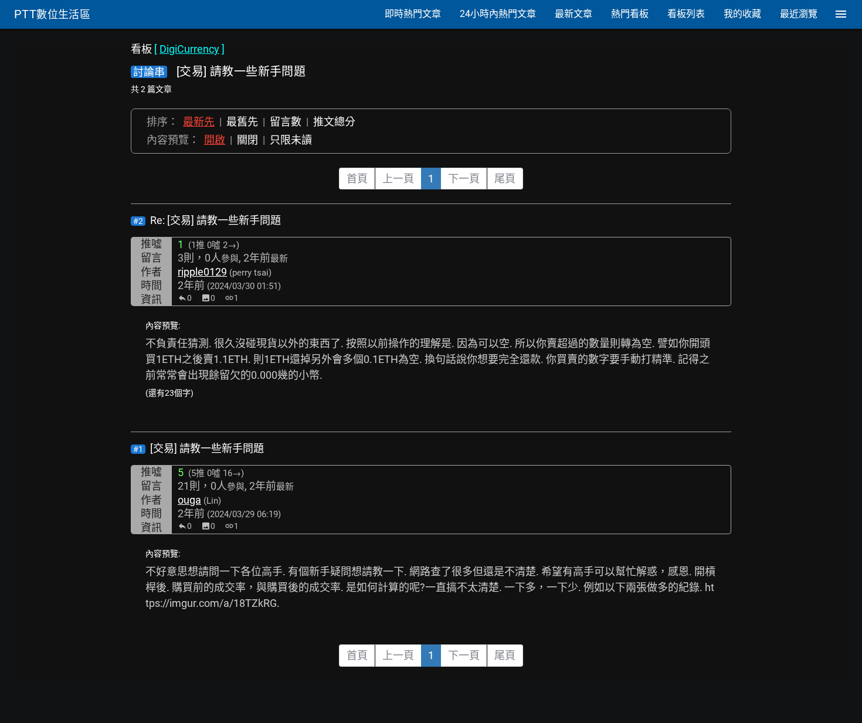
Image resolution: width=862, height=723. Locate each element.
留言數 (285, 122)
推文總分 (334, 122)
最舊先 (242, 122)
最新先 (199, 122)
